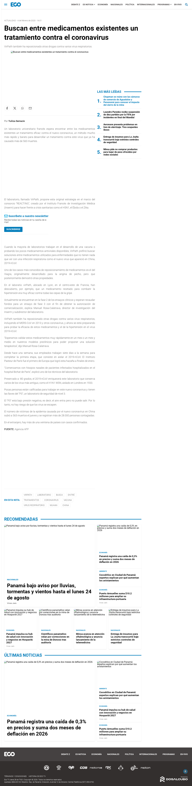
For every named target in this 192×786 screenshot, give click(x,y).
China (66, 505)
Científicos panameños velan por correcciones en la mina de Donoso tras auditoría (55, 638)
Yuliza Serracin (16, 121)
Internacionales (146, 4)
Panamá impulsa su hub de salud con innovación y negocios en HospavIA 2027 (19, 638)
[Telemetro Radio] (133, 770)
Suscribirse (13, 229)
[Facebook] (7, 108)
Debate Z (75, 4)
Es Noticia (88, 4)
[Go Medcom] (96, 770)
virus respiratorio (34, 505)
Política (130, 4)
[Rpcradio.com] (108, 770)
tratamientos (31, 500)
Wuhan (53, 505)
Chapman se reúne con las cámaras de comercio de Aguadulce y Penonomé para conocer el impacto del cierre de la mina (121, 100)
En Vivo (178, 4)
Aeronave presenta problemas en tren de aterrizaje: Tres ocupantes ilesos (120, 127)
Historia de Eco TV (37, 776)
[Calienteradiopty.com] (121, 770)
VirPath (28, 495)
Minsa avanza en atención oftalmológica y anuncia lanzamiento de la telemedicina (90, 638)
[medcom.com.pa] (145, 770)
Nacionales (117, 4)
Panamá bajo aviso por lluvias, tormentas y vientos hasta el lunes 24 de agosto (49, 592)
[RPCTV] (59, 770)
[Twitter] (14, 108)
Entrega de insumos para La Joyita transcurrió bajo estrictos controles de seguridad (121, 139)
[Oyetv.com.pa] (71, 770)
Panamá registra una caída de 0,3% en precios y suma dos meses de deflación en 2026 (118, 559)
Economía (103, 4)
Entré (71, 495)
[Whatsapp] (22, 108)
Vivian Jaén (11, 603)
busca (59, 495)
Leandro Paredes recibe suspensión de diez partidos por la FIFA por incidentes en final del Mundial (121, 115)
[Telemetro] (46, 770)
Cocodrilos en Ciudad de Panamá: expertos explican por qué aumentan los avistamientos (119, 577)
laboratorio (44, 495)
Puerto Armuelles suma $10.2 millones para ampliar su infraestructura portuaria (115, 596)
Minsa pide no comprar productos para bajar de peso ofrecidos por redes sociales (120, 152)
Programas (164, 4)
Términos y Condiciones (15, 776)
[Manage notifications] (185, 771)
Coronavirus (51, 500)
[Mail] (30, 108)
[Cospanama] (83, 770)
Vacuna (68, 500)
